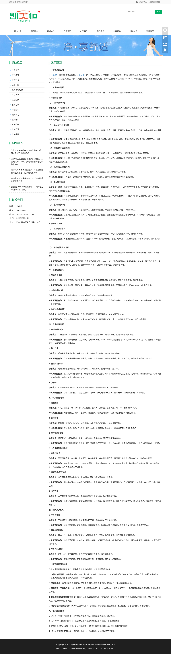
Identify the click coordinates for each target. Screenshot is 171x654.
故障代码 (15, 124)
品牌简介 (34, 31)
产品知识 (67, 31)
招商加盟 (133, 31)
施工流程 (15, 115)
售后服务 (117, 31)
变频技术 (15, 105)
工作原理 (15, 75)
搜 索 (158, 12)
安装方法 (15, 129)
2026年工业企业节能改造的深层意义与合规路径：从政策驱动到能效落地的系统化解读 (27, 161)
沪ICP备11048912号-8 (106, 645)
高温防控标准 (17, 90)
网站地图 (94, 645)
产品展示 (84, 31)
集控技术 (15, 100)
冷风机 (55, 75)
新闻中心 (51, 31)
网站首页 (17, 31)
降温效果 (15, 80)
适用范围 (15, 85)
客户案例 (100, 31)
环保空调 (80, 75)
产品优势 (15, 95)
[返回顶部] (165, 51)
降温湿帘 (15, 110)
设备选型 (15, 119)
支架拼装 (15, 134)
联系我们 (150, 31)
